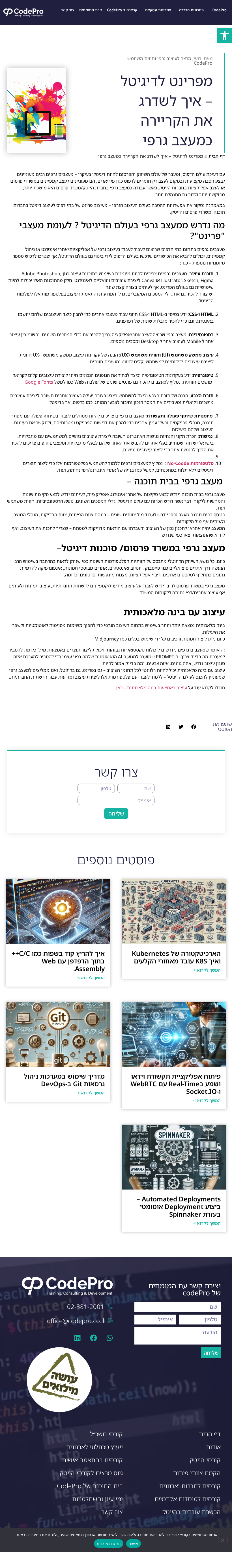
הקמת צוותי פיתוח (197, 1473)
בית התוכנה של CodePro (90, 1486)
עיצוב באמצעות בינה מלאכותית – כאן (151, 688)
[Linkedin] (77, 1337)
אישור (133, 1543)
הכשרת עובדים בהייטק (191, 1512)
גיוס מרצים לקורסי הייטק (91, 1473)
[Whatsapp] (109, 1337)
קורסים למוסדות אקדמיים (187, 1499)
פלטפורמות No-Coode (190, 463)
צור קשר (67, 9)
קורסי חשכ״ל (106, 1434)
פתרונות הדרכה (191, 9)
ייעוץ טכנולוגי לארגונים (94, 1447)
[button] (224, 35)
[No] (223, 1539)
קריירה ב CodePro (122, 9)
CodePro (219, 9)
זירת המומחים (90, 9)
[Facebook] (93, 1337)
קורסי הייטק (205, 1460)
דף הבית (217, 156)
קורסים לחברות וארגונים (190, 1486)
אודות (213, 1447)
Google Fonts (39, 382)
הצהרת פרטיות (109, 1543)
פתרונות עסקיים (158, 9)
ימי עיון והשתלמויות (97, 1499)
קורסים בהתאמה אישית (92, 1460)
